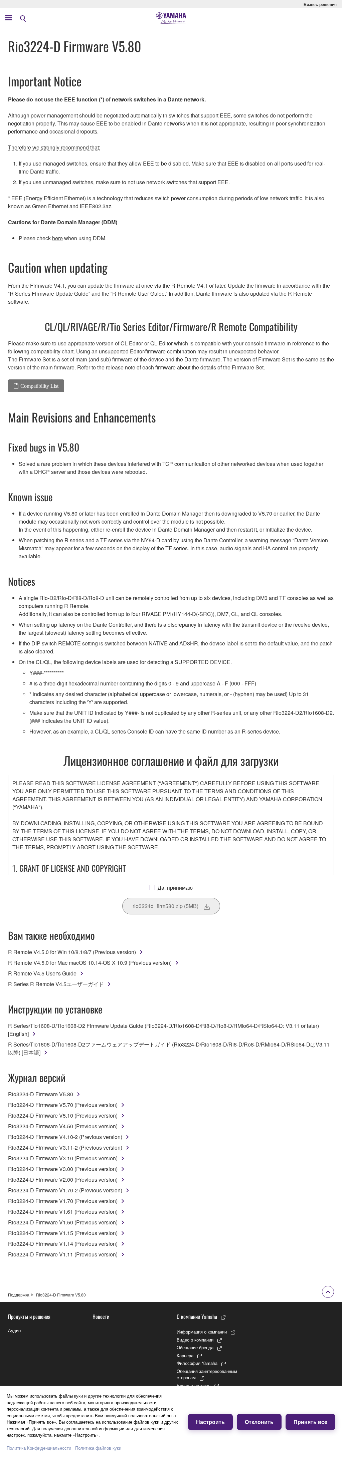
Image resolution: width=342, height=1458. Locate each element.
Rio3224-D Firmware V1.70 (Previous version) (63, 1201)
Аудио (14, 1330)
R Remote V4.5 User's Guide (42, 973)
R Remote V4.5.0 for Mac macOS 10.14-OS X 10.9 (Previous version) (90, 962)
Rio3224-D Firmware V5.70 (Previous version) (63, 1105)
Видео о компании (195, 1340)
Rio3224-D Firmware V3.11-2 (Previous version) (65, 1147)
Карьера (185, 1355)
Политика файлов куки (98, 1448)
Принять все (310, 1422)
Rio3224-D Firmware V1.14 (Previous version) (63, 1243)
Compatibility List (39, 385)
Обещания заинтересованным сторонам (207, 1374)
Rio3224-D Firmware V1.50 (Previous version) (63, 1222)
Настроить (210, 1422)
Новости (101, 1317)
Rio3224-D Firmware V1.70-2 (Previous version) (65, 1190)
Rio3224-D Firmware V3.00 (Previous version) (63, 1169)
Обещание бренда (195, 1347)
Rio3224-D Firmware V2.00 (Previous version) (63, 1179)
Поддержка (18, 1294)
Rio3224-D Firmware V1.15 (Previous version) (63, 1233)
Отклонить (259, 1422)
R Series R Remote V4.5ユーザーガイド (56, 984)
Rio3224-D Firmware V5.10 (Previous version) (63, 1115)
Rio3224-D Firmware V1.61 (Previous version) (63, 1211)
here (57, 238)
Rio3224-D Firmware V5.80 (40, 1094)
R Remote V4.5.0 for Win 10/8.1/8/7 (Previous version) (72, 952)
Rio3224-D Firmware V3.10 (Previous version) (63, 1158)
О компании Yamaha (197, 1317)
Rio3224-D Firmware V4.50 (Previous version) (63, 1126)
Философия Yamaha (197, 1363)
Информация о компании (202, 1332)
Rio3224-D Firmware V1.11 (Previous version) (63, 1254)
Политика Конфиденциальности (39, 1448)
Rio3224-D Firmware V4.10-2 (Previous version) (65, 1137)
